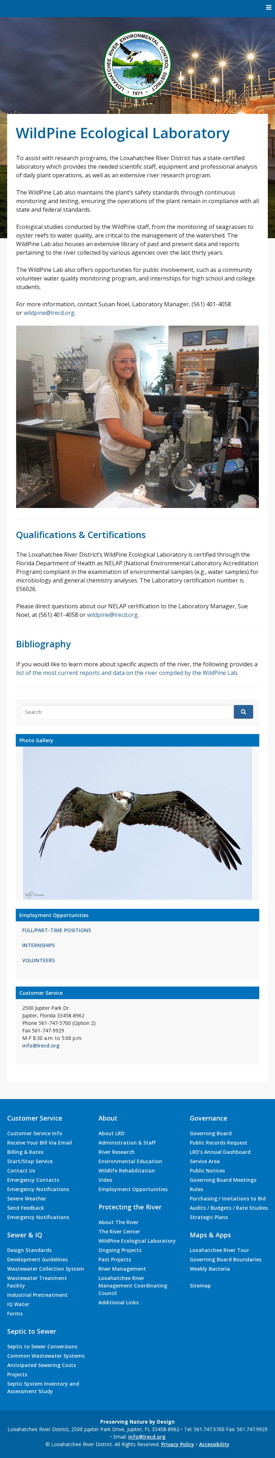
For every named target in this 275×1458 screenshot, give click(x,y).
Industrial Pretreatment (37, 1294)
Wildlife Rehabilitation (126, 1170)
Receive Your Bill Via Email (39, 1142)
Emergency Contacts (33, 1179)
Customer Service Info (34, 1133)
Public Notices (207, 1170)
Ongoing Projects (119, 1250)
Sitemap (200, 1285)
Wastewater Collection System (45, 1268)
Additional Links (118, 1302)
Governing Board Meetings (223, 1179)
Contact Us (21, 1170)
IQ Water (18, 1304)
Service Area (205, 1161)
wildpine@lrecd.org (49, 313)
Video (105, 1179)
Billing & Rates (25, 1151)
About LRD (111, 1133)
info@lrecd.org (40, 1045)
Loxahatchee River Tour (219, 1250)
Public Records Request (218, 1142)
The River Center (119, 1231)
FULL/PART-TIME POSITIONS (56, 930)
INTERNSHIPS (38, 945)
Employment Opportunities (133, 1189)
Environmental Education (130, 1161)
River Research (116, 1151)
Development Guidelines (37, 1259)
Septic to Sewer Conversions (42, 1346)
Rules (196, 1189)
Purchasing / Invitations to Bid (228, 1198)
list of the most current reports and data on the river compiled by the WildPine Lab (126, 673)
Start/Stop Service (30, 1161)
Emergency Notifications (38, 1189)
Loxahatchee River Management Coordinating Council (132, 1285)
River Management (122, 1268)
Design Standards (29, 1250)
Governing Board (211, 1133)
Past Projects (114, 1259)
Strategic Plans (209, 1217)
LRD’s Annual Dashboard (220, 1151)
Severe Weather (26, 1198)
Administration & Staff (126, 1142)
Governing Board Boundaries (225, 1259)
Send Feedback (25, 1207)
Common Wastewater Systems (46, 1355)
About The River (118, 1222)
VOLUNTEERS (38, 960)
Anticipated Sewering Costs (41, 1365)
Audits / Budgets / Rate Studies (229, 1207)
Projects (17, 1374)
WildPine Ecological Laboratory (137, 1240)
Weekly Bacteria (210, 1268)
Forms (15, 1313)
